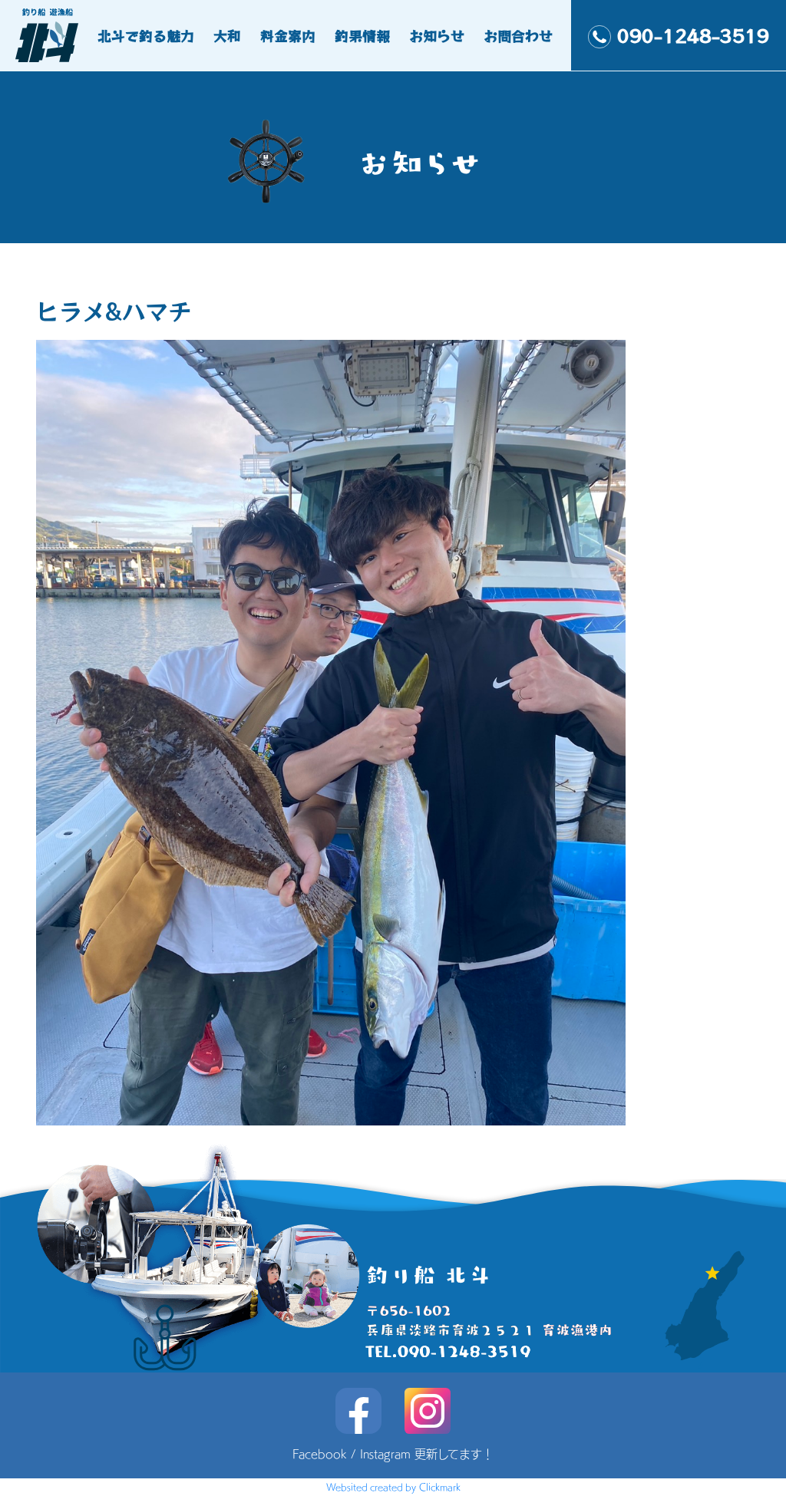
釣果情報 (362, 35)
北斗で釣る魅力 (145, 35)
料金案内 (287, 35)
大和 (227, 35)
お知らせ (436, 35)
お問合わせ (518, 35)
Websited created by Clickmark (393, 1486)
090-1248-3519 (693, 35)
